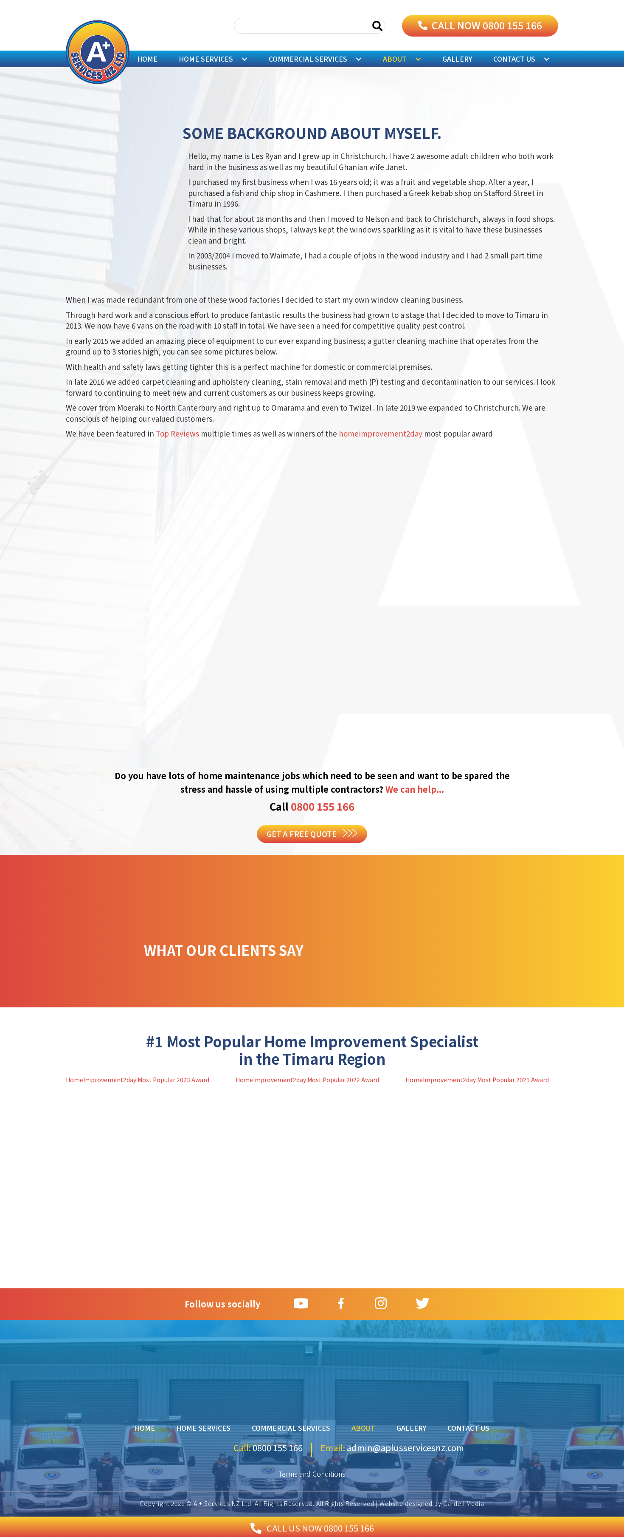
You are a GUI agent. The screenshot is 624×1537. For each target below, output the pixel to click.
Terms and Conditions (312, 1474)
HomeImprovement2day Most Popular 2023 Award (137, 1079)
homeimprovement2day (381, 433)
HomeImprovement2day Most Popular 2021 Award (477, 1079)
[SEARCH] (377, 25)
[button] (480, 26)
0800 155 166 (322, 806)
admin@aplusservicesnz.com (404, 1447)
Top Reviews (178, 433)
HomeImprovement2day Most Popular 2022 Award (307, 1079)
